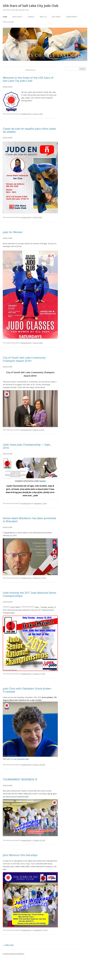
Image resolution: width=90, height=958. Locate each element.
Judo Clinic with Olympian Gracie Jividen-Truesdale (27, 690)
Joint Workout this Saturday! (20, 855)
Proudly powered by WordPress (13, 954)
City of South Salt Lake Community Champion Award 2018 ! (24, 359)
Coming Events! (71, 17)
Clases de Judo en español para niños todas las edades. (29, 130)
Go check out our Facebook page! (15, 796)
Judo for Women (12, 232)
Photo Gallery (8, 22)
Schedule (31, 17)
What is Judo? (17, 17)
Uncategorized (26, 114)
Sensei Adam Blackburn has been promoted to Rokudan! (29, 519)
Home (5, 17)
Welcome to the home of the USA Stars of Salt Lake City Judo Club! (28, 79)
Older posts (8, 945)
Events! (42, 481)
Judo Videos (56, 17)
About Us (43, 17)
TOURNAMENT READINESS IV (20, 779)
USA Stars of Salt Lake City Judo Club (30, 6)
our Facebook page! (21, 759)
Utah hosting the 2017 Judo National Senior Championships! (29, 594)
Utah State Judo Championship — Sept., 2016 (27, 446)
